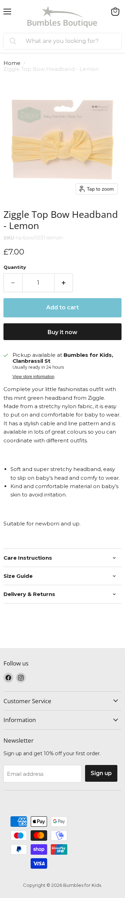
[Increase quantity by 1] (64, 282)
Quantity (14, 267)
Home (11, 63)
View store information (33, 376)
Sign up (101, 773)
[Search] (12, 41)
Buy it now (62, 332)
